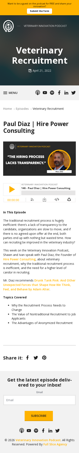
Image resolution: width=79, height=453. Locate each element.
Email (39, 392)
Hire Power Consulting (19, 259)
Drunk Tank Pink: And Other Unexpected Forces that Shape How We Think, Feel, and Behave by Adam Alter (39, 284)
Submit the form (39, 11)
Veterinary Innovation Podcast (38, 440)
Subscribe (39, 416)
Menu (13, 92)
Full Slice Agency (55, 444)
